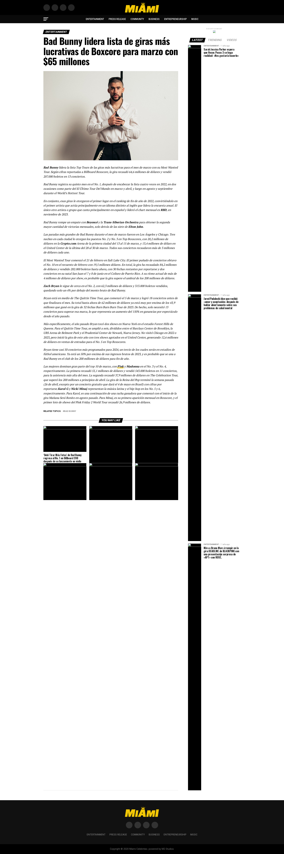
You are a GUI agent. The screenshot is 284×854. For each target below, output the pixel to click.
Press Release (117, 19)
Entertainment (95, 19)
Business (154, 19)
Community (137, 19)
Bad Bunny (70, 411)
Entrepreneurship (175, 19)
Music (194, 19)
